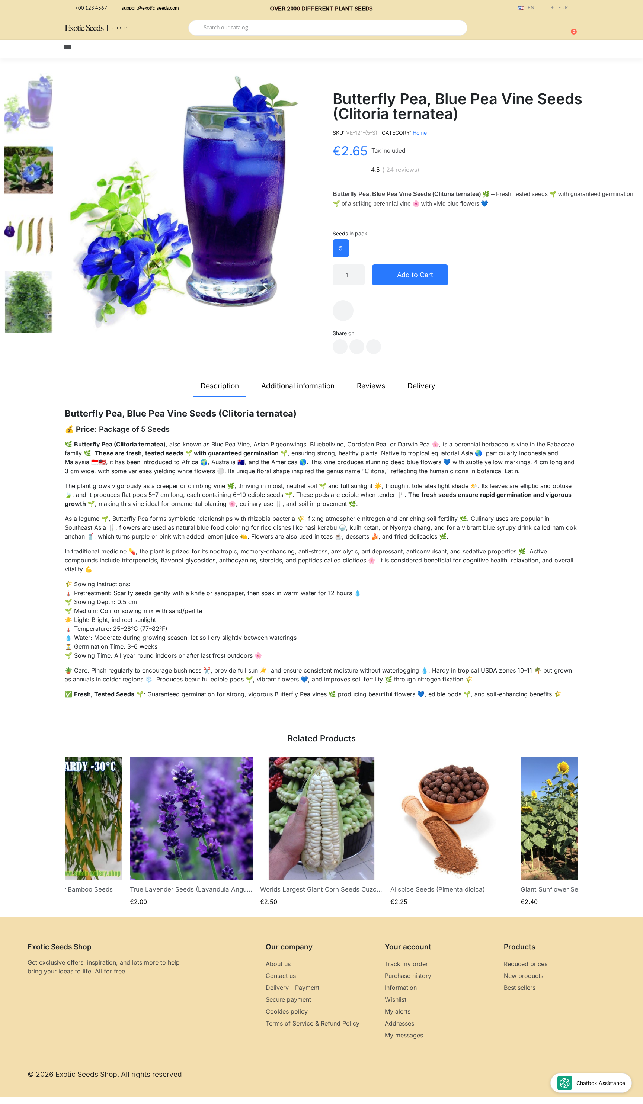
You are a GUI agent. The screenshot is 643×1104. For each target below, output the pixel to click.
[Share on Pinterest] (373, 346)
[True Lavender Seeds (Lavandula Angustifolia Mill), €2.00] (191, 831)
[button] (570, 27)
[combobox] (327, 27)
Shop (120, 28)
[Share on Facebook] (340, 346)
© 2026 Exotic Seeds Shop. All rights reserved (105, 1074)
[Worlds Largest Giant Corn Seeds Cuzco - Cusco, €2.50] (321, 831)
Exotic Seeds (84, 27)
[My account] (544, 28)
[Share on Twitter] (356, 346)
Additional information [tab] (298, 386)
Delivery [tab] (421, 386)
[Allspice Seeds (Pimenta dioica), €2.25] (451, 831)
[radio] (341, 248)
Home (420, 132)
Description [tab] (220, 386)
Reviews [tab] (371, 386)
